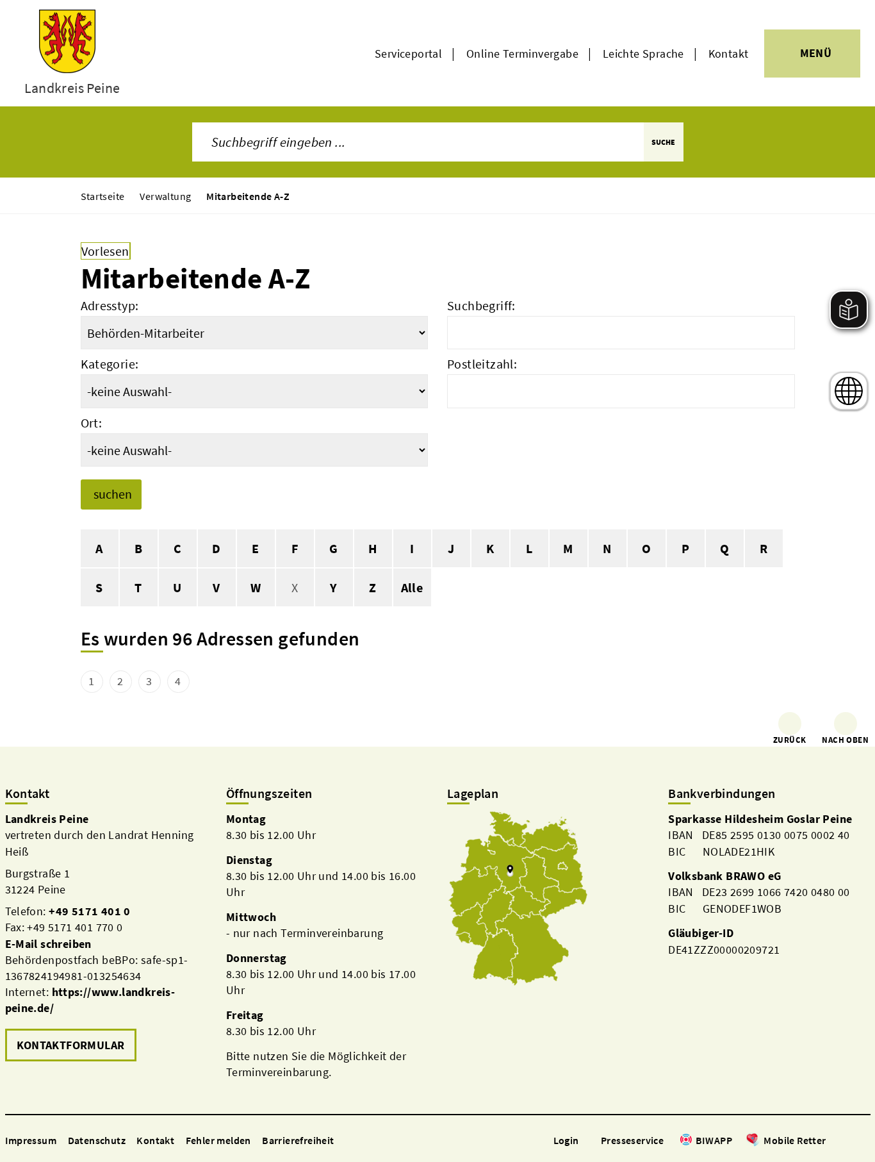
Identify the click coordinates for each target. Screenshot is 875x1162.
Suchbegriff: (481, 305)
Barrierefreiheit (298, 1140)
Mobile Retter (795, 1140)
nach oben (845, 740)
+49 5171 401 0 (90, 911)
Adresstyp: (110, 305)
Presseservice (632, 1140)
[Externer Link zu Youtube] (863, 1141)
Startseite (103, 196)
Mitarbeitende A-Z (248, 196)
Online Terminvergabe (522, 53)
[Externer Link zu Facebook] (832, 1141)
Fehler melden (218, 1140)
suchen (113, 494)
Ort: (91, 423)
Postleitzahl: (482, 364)
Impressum (31, 1140)
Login (566, 1140)
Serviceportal (408, 53)
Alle (412, 587)
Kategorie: (110, 364)
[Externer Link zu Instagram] (848, 1141)
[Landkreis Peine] (106, 938)
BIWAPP (714, 1140)
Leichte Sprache (643, 53)
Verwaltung (165, 196)
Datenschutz (97, 1140)
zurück (789, 740)
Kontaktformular (71, 1045)
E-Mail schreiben (48, 943)
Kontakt (728, 53)
